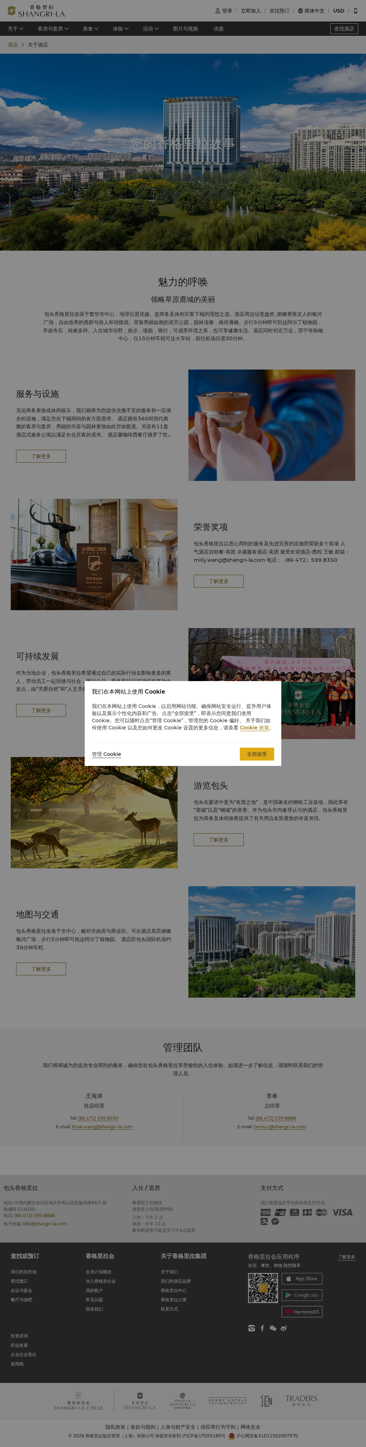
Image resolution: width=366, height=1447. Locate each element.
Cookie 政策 (254, 727)
